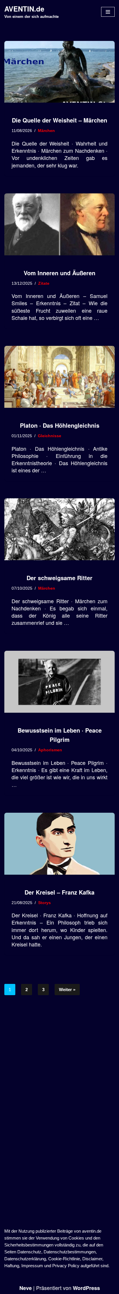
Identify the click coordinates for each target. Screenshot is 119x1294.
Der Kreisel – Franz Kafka (59, 892)
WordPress (86, 1288)
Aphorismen (50, 750)
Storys (44, 903)
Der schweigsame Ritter (59, 578)
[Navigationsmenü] (108, 12)
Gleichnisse (49, 436)
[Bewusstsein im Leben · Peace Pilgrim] (59, 682)
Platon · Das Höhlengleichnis (59, 425)
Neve (25, 1288)
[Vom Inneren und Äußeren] (59, 224)
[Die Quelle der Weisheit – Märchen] (59, 72)
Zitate (43, 283)
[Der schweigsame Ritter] (59, 529)
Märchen (46, 131)
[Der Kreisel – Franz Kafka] (59, 844)
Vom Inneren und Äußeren (59, 273)
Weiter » (67, 989)
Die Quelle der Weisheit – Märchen (59, 120)
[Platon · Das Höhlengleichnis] (59, 377)
